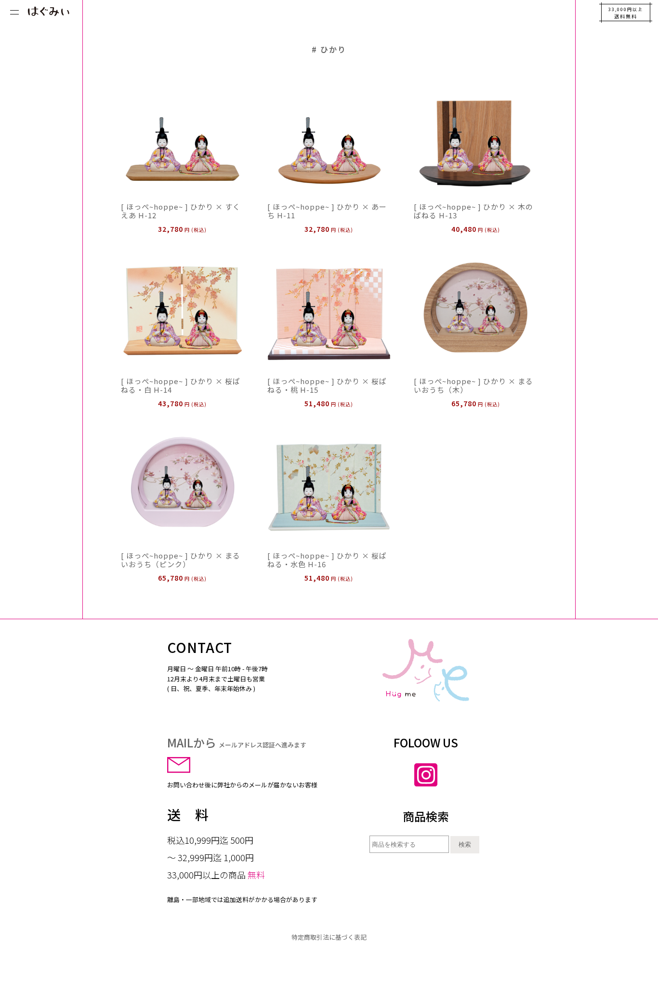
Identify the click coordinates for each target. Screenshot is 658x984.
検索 (465, 844)
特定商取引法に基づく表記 (329, 937)
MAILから (236, 742)
